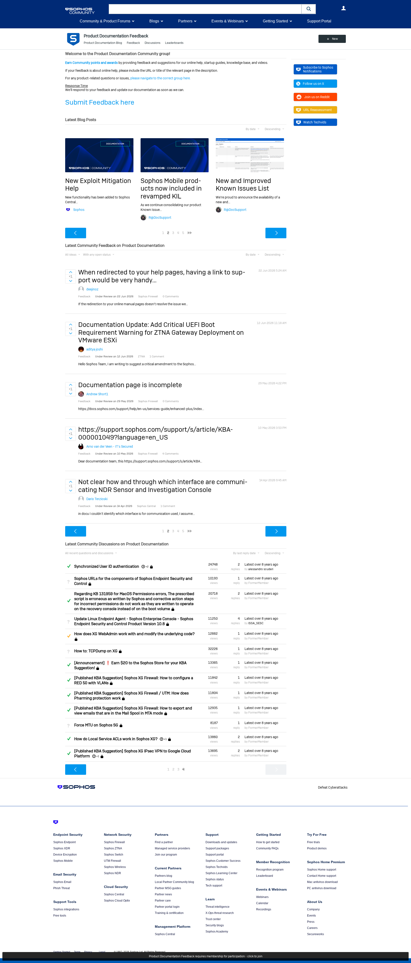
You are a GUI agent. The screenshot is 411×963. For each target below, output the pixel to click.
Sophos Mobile (63, 860)
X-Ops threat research (220, 913)
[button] (309, 9)
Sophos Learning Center (221, 873)
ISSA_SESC (256, 623)
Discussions (152, 43)
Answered (68, 566)
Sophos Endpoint (64, 842)
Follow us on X (313, 83)
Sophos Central (114, 894)
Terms (77, 951)
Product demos (317, 848)
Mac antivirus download (322, 882)
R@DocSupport (160, 217)
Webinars (262, 897)
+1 (165, 739)
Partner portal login (167, 906)
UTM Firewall (112, 860)
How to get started (267, 842)
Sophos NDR (112, 873)
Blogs (154, 21)
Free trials (313, 842)
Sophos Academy (217, 931)
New (335, 39)
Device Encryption (65, 854)
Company (313, 909)
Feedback (133, 43)
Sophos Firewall (114, 842)
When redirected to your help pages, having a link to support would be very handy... (161, 276)
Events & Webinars (227, 21)
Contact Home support (321, 875)
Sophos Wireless (115, 867)
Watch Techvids (314, 122)
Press (310, 921)
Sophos (78, 210)
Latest (261, 564)
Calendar (262, 903)
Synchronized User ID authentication (106, 566)
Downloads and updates (221, 842)
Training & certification (169, 913)
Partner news (163, 894)
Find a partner (164, 842)
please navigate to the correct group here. (160, 78)
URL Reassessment (317, 110)
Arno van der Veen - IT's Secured (109, 446)
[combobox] (205, 9)
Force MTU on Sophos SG (96, 725)
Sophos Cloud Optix (117, 900)
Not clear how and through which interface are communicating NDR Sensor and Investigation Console (162, 486)
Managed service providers (172, 848)
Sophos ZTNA (113, 848)
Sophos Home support (321, 869)
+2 (147, 566)
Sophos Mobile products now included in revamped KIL (171, 188)
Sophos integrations (66, 909)
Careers (312, 928)
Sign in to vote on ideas (70, 272)
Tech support (214, 885)
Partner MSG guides (168, 888)
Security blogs (215, 925)
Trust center (213, 919)
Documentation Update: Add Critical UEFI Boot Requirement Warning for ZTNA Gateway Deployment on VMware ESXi (161, 332)
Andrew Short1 (97, 394)
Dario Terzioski (97, 499)
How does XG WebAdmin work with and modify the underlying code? (134, 633)
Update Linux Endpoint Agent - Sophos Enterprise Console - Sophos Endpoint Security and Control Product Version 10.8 (133, 621)
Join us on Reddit (317, 97)
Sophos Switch (113, 854)
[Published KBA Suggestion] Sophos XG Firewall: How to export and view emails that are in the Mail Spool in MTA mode (133, 711)
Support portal (215, 854)
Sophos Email (62, 882)
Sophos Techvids (217, 867)
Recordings (263, 909)
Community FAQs (267, 848)
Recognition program (270, 869)
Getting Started (275, 21)
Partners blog (163, 875)
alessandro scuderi (260, 569)
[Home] (86, 11)
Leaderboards (174, 43)
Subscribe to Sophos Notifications (318, 69)
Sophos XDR (61, 848)
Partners (185, 21)
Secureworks (315, 934)
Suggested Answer (68, 635)
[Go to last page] (189, 232)
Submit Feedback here (99, 102)
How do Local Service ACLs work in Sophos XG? (115, 738)
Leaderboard (264, 875)
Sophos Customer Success (223, 860)
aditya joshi (94, 349)
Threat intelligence (218, 906)
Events (311, 915)
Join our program (166, 854)
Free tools (59, 915)
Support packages (217, 848)
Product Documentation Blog (103, 43)
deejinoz (92, 289)
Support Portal (319, 21)
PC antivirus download (321, 888)
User (343, 8)
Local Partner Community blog (174, 882)
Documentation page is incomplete (130, 385)
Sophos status (215, 879)
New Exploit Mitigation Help (98, 185)
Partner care (163, 900)
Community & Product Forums (105, 21)
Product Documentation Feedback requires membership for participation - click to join (205, 956)
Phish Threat (61, 888)
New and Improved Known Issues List (243, 185)
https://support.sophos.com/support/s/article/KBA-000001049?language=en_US (155, 433)
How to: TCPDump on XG (95, 651)
